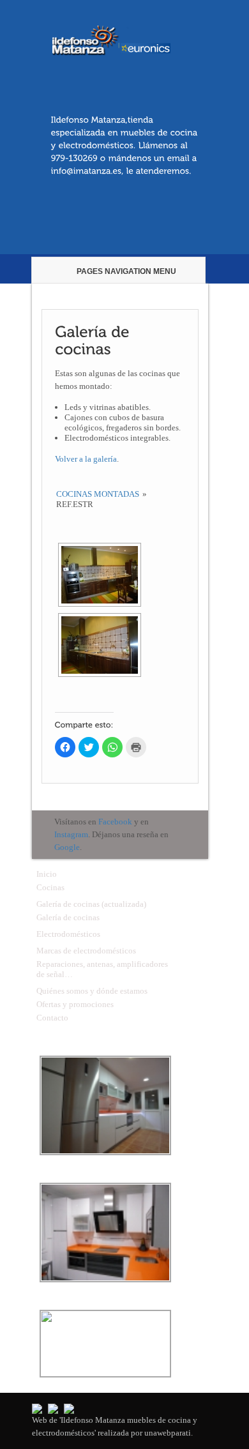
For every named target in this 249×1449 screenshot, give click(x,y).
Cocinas (50, 887)
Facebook (115, 821)
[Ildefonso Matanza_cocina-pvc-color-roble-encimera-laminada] (99, 574)
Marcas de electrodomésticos (86, 950)
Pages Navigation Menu (126, 271)
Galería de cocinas (68, 917)
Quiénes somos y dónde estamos (91, 991)
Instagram (71, 834)
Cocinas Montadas (97, 494)
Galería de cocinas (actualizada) (91, 904)
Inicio (46, 874)
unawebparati (167, 1433)
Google (67, 847)
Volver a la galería (86, 459)
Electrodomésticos (68, 934)
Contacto (52, 1017)
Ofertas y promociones (75, 1004)
